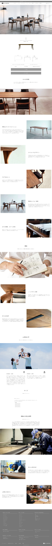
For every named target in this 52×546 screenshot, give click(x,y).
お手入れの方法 (4, 537)
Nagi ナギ (20, 515)
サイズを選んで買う (47, 540)
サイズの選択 (26, 69)
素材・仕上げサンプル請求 (6, 531)
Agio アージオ (20, 516)
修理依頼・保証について (5, 538)
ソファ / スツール (5, 514)
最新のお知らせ (36, 537)
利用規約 (16, 543)
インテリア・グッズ (5, 524)
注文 (35, 514)
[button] (15, 3)
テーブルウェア (4, 523)
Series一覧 (20, 526)
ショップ (36, 532)
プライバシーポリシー (4, 543)
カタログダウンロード (21, 531)
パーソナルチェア (5, 516)
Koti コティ (20, 514)
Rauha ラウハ (20, 523)
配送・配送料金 (36, 516)
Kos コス (20, 524)
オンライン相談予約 (21, 538)
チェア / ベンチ (4, 515)
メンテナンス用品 (5, 525)
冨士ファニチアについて (37, 531)
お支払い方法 (36, 515)
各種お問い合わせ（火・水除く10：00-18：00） (24, 537)
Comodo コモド (21, 525)
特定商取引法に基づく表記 (10, 543)
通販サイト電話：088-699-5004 (22, 539)
